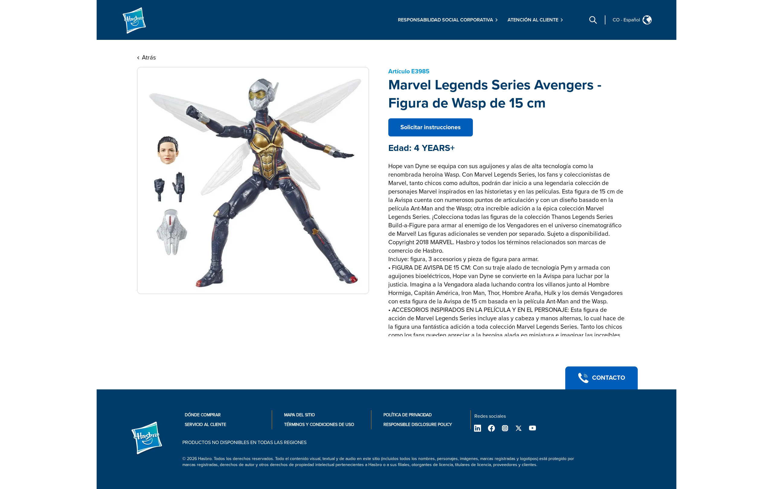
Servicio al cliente (205, 424)
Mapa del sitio (299, 414)
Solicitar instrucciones (430, 127)
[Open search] (593, 19)
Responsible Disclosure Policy (417, 424)
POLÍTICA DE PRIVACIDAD (407, 414)
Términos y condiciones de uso (319, 424)
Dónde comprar (203, 414)
